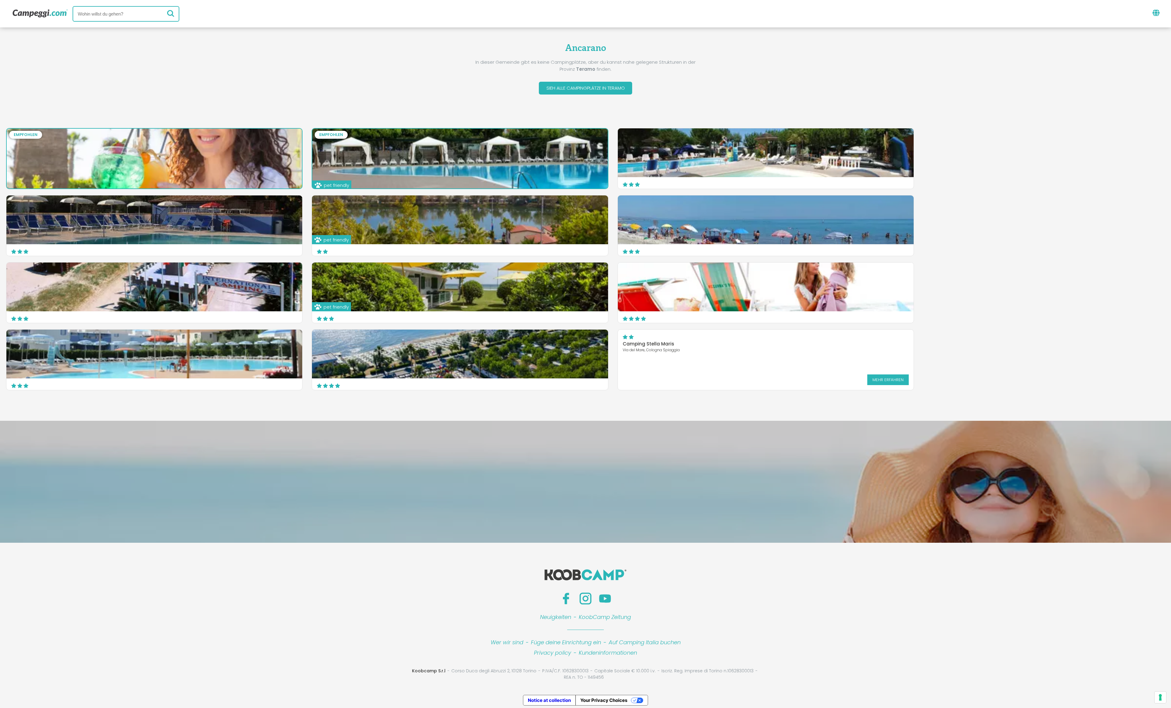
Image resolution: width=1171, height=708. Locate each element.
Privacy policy (552, 652)
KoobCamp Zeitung (605, 617)
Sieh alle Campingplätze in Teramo (585, 88)
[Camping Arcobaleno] (766, 219)
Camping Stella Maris (648, 344)
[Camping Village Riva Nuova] (460, 354)
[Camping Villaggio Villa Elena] (154, 219)
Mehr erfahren (888, 380)
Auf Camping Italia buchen (645, 642)
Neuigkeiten (555, 617)
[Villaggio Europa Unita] (154, 354)
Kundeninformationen (608, 652)
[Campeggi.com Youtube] (605, 598)
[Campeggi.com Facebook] (566, 598)
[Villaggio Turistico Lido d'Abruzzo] (766, 287)
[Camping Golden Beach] (766, 152)
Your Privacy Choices (603, 700)
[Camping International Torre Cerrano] (154, 287)
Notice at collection (549, 700)
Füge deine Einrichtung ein (566, 642)
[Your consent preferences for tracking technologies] (1160, 697)
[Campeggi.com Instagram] (585, 598)
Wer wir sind (507, 642)
